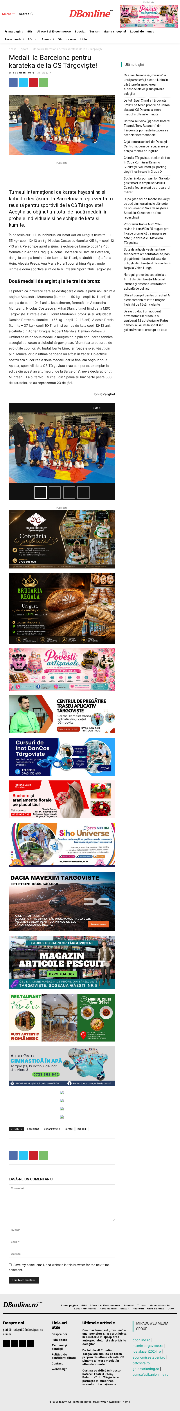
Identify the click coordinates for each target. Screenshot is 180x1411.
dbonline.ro (26, 72)
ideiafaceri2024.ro (147, 1351)
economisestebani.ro (149, 1357)
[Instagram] (14, 1343)
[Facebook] (13, 82)
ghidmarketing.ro (146, 1369)
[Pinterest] (33, 82)
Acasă (12, 49)
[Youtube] (30, 1343)
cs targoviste (52, 1128)
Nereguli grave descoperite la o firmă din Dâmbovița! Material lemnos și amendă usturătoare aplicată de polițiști (145, 281)
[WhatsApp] (43, 82)
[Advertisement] (62, 171)
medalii (81, 1128)
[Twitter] (23, 82)
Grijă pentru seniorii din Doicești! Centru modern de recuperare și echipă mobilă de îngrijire (146, 146)
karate (69, 1128)
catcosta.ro (141, 1363)
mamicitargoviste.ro (148, 1346)
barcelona (33, 1128)
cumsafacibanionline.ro (151, 1374)
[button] (26, 14)
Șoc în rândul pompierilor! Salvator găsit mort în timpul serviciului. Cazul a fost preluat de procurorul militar (147, 185)
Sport (24, 49)
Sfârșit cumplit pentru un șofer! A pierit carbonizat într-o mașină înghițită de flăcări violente (147, 300)
